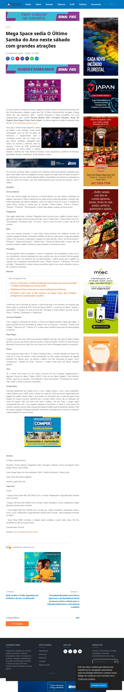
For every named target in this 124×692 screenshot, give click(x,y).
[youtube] (109, 4)
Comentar (18, 624)
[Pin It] (17, 59)
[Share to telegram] (37, 59)
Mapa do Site (44, 665)
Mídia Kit (42, 658)
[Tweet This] (13, 59)
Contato (42, 661)
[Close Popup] (3, 679)
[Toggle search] (116, 4)
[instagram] (107, 4)
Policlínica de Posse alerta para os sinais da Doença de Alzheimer (38, 289)
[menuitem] (28, 4)
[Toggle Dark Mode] (113, 4)
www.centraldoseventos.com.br (24, 123)
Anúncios (42, 654)
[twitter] (80, 651)
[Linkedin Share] (22, 59)
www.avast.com (28, 547)
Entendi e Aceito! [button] (99, 685)
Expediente (43, 651)
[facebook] (104, 4)
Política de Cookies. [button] (86, 679)
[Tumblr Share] (27, 59)
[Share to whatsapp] (32, 59)
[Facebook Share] (8, 59)
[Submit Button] (115, 661)
